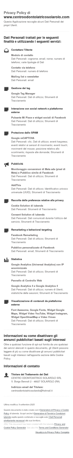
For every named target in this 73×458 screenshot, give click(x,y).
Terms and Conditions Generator (53, 427)
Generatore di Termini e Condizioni (49, 413)
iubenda (7, 416)
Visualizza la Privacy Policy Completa (52, 432)
